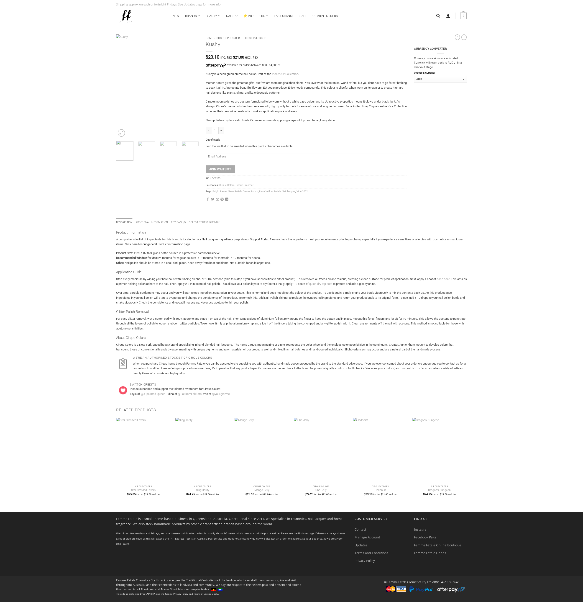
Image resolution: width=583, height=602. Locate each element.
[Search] (438, 15)
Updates (361, 545)
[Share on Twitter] (212, 199)
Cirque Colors (227, 185)
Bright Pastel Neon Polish (227, 191)
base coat (443, 279)
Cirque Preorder (255, 38)
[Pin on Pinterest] (222, 199)
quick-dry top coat (320, 284)
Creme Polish (250, 191)
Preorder (233, 38)
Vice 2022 (302, 191)
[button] (448, 16)
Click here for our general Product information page (157, 244)
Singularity (202, 490)
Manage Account (367, 537)
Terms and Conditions (371, 553)
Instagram (422, 529)
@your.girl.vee (221, 394)
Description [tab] (124, 222)
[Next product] (457, 37)
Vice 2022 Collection (285, 74)
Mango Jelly (261, 490)
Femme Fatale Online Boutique (437, 545)
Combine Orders (325, 16)
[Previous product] (464, 37)
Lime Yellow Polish (270, 191)
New (176, 16)
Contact (360, 529)
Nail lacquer (288, 191)
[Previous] (123, 86)
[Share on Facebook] (208, 199)
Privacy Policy (365, 560)
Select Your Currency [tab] (204, 222)
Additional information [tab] (152, 222)
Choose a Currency (424, 72)
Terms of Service (203, 593)
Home (209, 38)
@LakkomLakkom (190, 394)
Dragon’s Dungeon (439, 490)
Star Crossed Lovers (143, 490)
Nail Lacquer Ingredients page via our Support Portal (235, 239)
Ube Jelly (321, 490)
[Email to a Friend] (217, 199)
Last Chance (284, 16)
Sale (303, 16)
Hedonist (380, 490)
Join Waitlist (220, 169)
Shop (220, 38)
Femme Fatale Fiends (430, 553)
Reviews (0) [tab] (178, 222)
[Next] (191, 86)
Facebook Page (425, 537)
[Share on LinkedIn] (226, 199)
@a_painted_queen (153, 394)
